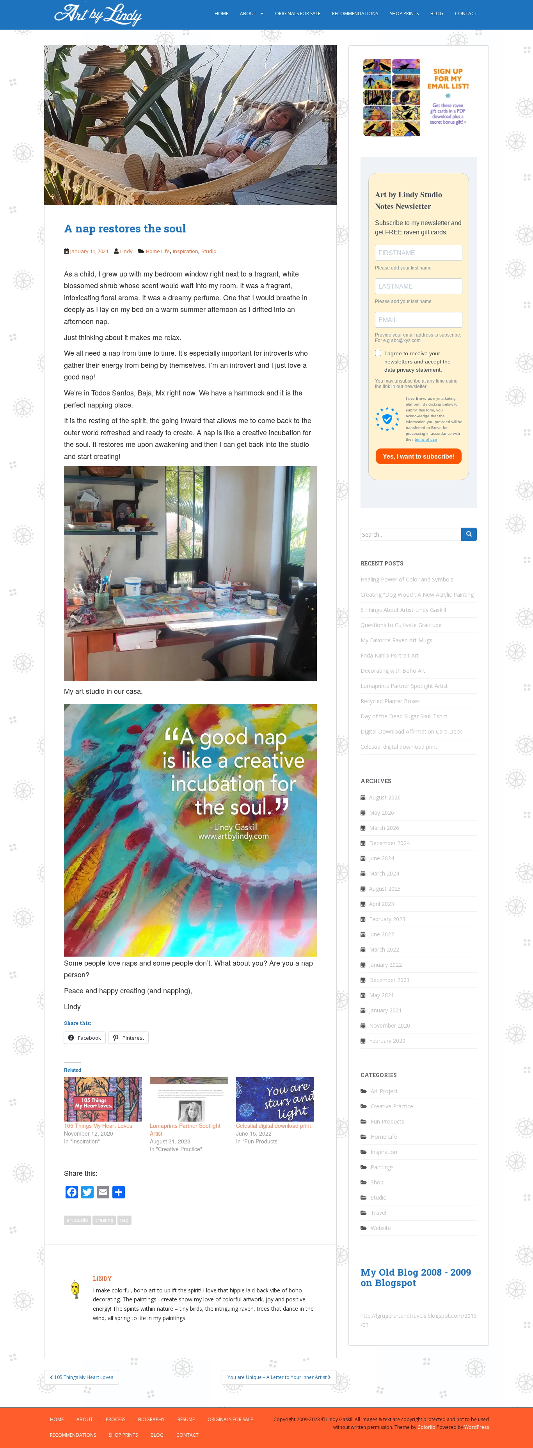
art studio (77, 1220)
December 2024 (389, 843)
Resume (186, 1419)
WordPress (476, 1427)
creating (104, 1220)
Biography (151, 1419)
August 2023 (385, 888)
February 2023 (387, 919)
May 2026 (381, 812)
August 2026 (385, 797)
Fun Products (387, 1121)
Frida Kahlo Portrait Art (390, 655)
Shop (377, 1182)
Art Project (384, 1091)
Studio (209, 251)
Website (381, 1228)
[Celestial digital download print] (275, 1099)
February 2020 (387, 1040)
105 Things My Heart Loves (98, 1125)
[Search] (469, 534)
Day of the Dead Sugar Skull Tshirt (404, 716)
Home (221, 13)
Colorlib (426, 1427)
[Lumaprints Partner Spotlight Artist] (189, 1099)
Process (115, 1419)
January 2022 (385, 964)
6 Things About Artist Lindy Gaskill (403, 609)
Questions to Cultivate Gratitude (401, 625)
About (248, 13)
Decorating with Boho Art (393, 670)
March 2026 (384, 827)
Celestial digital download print (273, 1125)
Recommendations (355, 13)
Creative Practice (392, 1106)
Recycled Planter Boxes (390, 701)
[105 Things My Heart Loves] (103, 1099)
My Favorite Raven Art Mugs (396, 640)
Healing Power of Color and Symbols (407, 579)
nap (124, 1220)
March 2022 (384, 949)
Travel (378, 1212)
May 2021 (381, 995)
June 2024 (381, 858)
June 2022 (381, 934)
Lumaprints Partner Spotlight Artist (404, 685)
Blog (436, 13)
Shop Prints (404, 13)
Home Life (158, 251)
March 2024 (384, 873)
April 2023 (381, 903)
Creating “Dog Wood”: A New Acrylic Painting (417, 594)
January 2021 (385, 1010)
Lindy (126, 251)
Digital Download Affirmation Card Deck (411, 731)
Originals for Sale (297, 13)
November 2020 (389, 1025)
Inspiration (185, 251)
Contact (466, 13)
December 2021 (389, 980)
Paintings (382, 1167)
